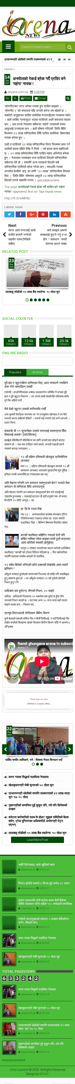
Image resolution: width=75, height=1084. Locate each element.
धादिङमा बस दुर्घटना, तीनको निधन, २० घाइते (29, 591)
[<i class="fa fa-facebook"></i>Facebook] (28, 3)
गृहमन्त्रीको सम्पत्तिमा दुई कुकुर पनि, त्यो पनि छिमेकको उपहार (38, 807)
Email (42, 98)
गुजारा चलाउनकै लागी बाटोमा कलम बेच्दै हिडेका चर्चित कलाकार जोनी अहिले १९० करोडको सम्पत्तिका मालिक (45, 903)
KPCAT (44, 1074)
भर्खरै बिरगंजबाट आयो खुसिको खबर (36, 864)
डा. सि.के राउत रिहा (31, 509)
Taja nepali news (49, 191)
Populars (15, 372)
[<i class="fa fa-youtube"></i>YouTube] (41, 3)
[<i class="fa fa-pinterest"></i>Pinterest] (47, 3)
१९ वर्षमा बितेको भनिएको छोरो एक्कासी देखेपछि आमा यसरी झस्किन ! (36, 567)
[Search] (69, 47)
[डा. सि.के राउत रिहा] (12, 514)
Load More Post (37, 840)
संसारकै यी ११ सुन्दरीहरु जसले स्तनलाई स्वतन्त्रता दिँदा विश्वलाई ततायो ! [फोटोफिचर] (35, 433)
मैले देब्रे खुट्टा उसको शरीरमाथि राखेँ (25, 409)
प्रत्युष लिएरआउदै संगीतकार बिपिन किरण (26, 613)
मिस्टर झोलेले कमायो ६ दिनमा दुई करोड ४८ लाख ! (44, 883)
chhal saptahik (19, 1069)
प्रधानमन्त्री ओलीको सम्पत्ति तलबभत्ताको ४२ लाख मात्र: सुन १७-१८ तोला (40, 795)
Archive (37, 372)
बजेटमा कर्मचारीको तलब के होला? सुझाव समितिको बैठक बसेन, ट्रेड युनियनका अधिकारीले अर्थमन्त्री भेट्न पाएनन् (39, 821)
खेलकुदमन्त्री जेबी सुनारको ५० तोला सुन (31, 785)
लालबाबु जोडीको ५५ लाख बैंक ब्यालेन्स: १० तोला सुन (32, 292)
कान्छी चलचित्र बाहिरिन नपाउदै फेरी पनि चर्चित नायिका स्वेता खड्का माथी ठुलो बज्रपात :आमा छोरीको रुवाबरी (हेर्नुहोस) (45, 539)
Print (27, 98)
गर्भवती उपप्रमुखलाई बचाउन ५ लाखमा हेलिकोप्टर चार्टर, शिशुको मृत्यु (43, 920)
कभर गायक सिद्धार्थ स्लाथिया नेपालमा (29, 777)
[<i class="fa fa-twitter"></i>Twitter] (34, 3)
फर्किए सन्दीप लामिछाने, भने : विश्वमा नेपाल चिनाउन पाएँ (33, 760)
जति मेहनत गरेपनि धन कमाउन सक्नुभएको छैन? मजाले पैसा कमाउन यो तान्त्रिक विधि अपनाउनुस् (37, 485)
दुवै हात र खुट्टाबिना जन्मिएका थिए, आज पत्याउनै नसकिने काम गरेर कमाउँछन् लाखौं (36, 385)
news (19, 207)
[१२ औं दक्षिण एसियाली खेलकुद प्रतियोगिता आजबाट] (12, 462)
